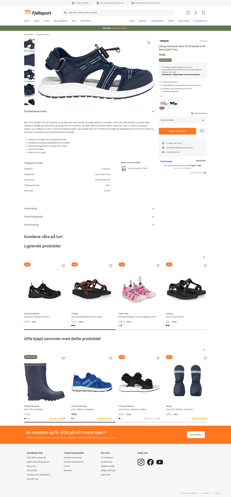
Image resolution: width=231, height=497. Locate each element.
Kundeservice (200, 21)
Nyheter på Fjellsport (74, 462)
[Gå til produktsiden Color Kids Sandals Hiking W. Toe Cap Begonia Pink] (139, 289)
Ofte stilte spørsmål (36, 457)
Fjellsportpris (157, 21)
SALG (132, 21)
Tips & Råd (32, 470)
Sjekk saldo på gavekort (38, 462)
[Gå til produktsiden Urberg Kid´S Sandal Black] (186, 289)
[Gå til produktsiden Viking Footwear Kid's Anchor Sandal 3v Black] (139, 382)
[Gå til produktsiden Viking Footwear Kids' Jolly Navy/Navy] (44, 382)
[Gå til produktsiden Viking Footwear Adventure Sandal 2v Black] (44, 289)
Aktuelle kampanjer (73, 457)
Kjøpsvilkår (205, 493)
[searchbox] (121, 12)
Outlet (171, 21)
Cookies (217, 493)
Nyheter (143, 21)
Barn (74, 21)
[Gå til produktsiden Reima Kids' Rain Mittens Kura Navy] (186, 382)
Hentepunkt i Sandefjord (38, 474)
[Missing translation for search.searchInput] (65, 13)
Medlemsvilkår (108, 466)
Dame (37, 21)
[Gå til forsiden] (37, 12)
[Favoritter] (188, 13)
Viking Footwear (42, 34)
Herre (27, 21)
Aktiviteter (86, 21)
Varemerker (184, 21)
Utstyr (47, 21)
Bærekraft (106, 474)
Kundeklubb (106, 462)
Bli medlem (195, 434)
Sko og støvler (61, 21)
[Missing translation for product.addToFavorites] (202, 131)
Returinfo (31, 466)
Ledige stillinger (108, 470)
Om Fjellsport (107, 457)
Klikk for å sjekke (183, 168)
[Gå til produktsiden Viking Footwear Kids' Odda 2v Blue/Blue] (91, 382)
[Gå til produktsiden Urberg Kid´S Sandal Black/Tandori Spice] (91, 289)
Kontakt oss (32, 479)
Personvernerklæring (188, 493)
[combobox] (118, 12)
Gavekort (68, 470)
